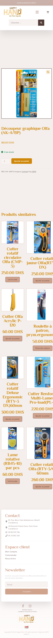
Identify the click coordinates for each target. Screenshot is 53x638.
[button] (37, 12)
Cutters (25, 171)
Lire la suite (12, 279)
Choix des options (42, 348)
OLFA (34, 171)
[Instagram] (30, 606)
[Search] (41, 23)
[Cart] (48, 12)
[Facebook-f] (23, 606)
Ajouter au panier (21, 161)
